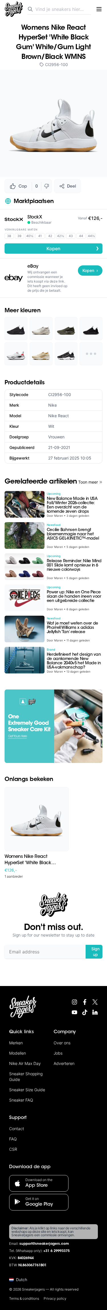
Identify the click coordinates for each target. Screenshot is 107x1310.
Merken (16, 1042)
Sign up (95, 951)
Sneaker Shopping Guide (26, 1076)
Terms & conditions (24, 1298)
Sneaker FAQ (21, 1100)
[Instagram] (74, 1002)
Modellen (17, 1053)
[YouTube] (74, 1012)
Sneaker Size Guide (27, 1089)
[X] (95, 1002)
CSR (13, 1149)
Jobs (58, 1053)
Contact (16, 1128)
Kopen (73, 248)
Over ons (62, 1042)
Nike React (58, 415)
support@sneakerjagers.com (44, 1244)
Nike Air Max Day (25, 1063)
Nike (52, 405)
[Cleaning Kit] (53, 726)
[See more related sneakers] (91, 353)
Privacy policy (55, 1298)
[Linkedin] (95, 1012)
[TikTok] (85, 1012)
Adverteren (64, 1063)
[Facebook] (85, 1002)
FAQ (13, 1138)
